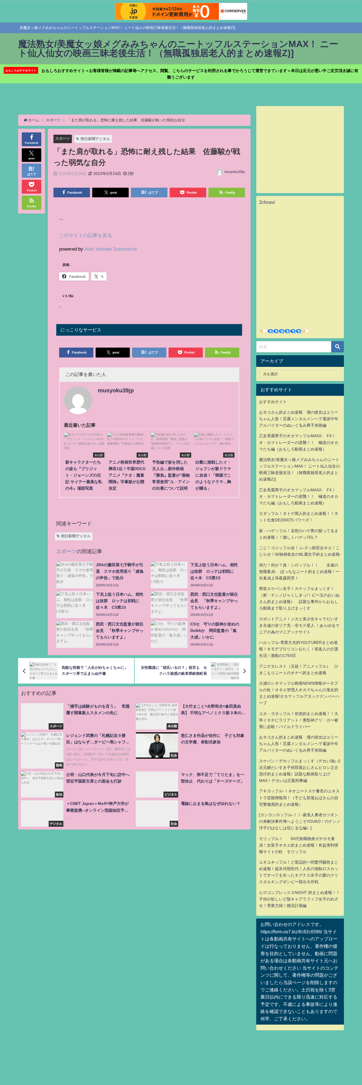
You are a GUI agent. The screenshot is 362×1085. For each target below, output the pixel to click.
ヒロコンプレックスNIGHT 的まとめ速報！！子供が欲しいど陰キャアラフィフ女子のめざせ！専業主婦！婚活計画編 (299, 899)
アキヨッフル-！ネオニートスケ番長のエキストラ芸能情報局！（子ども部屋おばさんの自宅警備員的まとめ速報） (299, 797)
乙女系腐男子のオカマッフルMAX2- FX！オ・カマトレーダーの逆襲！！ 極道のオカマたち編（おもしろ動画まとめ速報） (298, 442)
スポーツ (62, 138)
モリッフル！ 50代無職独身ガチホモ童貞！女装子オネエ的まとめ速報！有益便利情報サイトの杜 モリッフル (298, 845)
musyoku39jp (234, 172)
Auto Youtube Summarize (110, 248)
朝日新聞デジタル (95, 139)
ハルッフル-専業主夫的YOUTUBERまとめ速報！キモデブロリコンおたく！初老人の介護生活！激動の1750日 (298, 648)
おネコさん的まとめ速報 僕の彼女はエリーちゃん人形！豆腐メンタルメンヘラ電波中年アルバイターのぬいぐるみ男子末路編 (298, 418)
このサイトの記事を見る (85, 235)
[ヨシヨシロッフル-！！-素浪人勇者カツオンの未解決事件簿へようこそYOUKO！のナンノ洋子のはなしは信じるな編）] (300, 821)
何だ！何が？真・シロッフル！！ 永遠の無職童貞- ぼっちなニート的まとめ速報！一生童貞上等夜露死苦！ (299, 571)
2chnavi (267, 202)
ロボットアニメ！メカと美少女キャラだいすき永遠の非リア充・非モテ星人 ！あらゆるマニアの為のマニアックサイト (299, 625)
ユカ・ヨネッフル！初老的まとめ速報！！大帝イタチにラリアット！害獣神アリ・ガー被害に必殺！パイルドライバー (298, 720)
